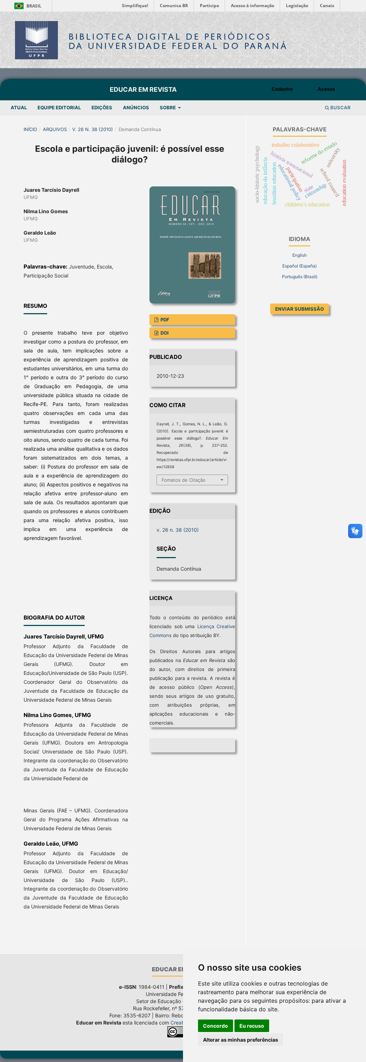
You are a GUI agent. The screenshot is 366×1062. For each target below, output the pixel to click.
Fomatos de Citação (184, 480)
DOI (164, 333)
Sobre (168, 107)
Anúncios (136, 107)
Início (30, 129)
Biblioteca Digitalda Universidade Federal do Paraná (178, 41)
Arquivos (55, 129)
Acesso (326, 89)
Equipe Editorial (59, 107)
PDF (164, 319)
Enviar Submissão (299, 309)
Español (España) (299, 266)
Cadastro (282, 89)
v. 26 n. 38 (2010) (92, 129)
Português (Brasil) (299, 276)
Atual (19, 107)
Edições (102, 107)
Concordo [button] (215, 1026)
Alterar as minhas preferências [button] (240, 1040)
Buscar (340, 107)
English (299, 255)
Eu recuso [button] (251, 1026)
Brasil (26, 6)
